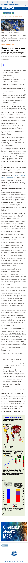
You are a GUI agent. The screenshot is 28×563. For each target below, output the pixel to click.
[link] (4, 13)
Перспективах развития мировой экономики (13, 176)
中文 (10, 16)
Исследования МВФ (7, 45)
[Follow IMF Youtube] (9, 2)
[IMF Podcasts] (11, 2)
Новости (4, 545)
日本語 (2, 16)
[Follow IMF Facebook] (7, 561)
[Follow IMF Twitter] (1, 2)
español (16, 16)
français (6, 16)
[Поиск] (26, 6)
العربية (13, 16)
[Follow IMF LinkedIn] (4, 2)
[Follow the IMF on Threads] (7, 2)
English (20, 16)
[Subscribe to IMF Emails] (12, 2)
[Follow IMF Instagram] (5, 2)
